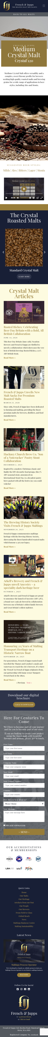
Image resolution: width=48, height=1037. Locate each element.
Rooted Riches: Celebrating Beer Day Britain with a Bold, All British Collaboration (24, 330)
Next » (29, 682)
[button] (3, 252)
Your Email (8, 772)
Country (6, 791)
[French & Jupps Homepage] (24, 1002)
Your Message (9, 809)
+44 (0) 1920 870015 (24, 1017)
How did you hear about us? (15, 800)
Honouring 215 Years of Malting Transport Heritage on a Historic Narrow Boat (23, 649)
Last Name (8, 754)
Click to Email (25, 1019)
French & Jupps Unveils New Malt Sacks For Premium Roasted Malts (22, 395)
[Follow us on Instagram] (22, 989)
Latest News (24, 935)
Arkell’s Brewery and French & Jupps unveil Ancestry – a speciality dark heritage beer (23, 584)
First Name (8, 745)
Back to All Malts (24, 14)
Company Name (10, 763)
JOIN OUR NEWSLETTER (15, 825)
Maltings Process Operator (24, 964)
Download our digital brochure (23, 696)
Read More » (9, 357)
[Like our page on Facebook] (26, 989)
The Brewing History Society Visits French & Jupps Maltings (23, 523)
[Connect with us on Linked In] (29, 989)
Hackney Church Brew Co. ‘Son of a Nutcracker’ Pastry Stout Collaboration (23, 457)
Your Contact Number (12, 781)
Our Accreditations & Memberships (23, 848)
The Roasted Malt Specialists (24, 7)
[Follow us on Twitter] (18, 989)
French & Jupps (24, 4)
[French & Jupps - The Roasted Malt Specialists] (6, 6)
